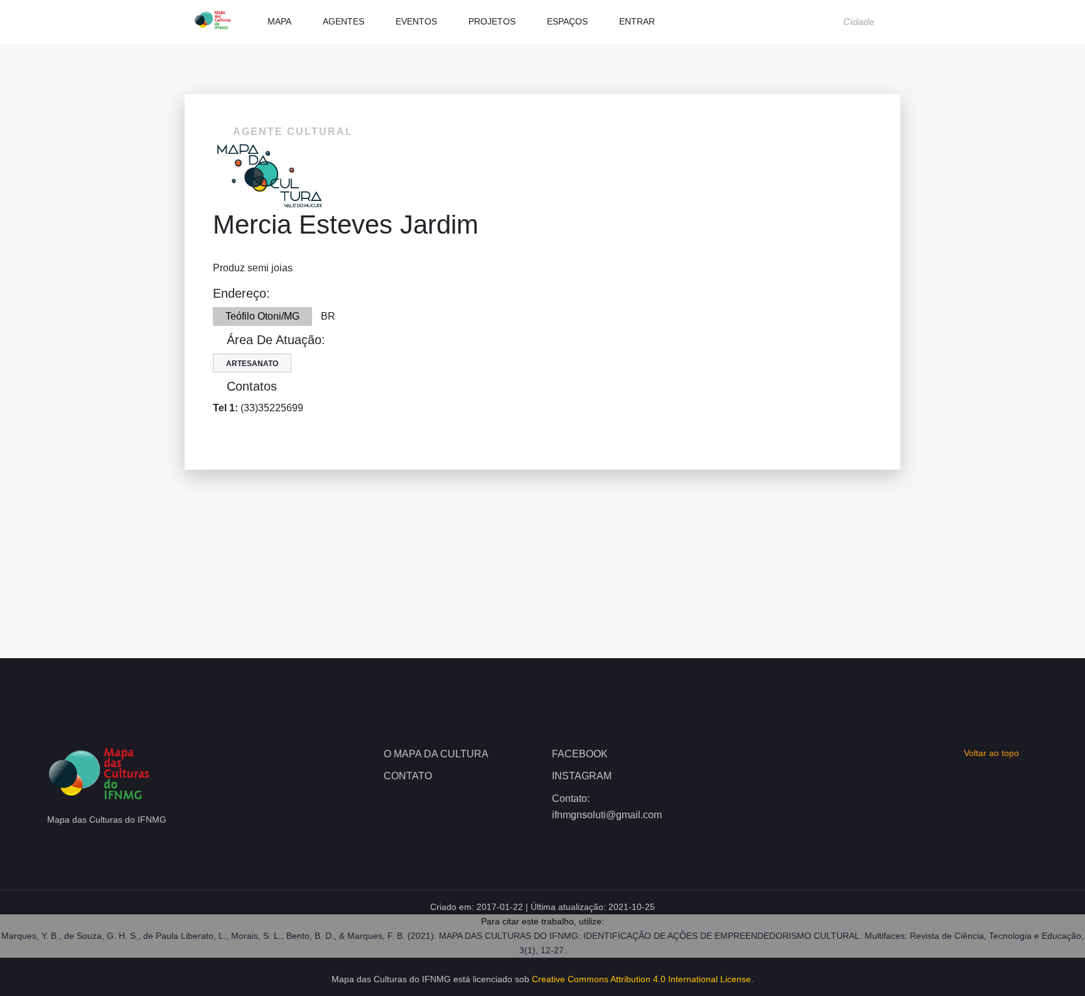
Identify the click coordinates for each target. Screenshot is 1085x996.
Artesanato (252, 363)
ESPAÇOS (566, 21)
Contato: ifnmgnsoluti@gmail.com (607, 806)
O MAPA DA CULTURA (436, 754)
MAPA (278, 21)
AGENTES (342, 21)
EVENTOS (415, 21)
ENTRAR (636, 21)
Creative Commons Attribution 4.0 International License (641, 979)
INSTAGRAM (582, 776)
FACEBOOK (580, 754)
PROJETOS (491, 21)
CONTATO (408, 776)
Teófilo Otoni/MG (262, 316)
